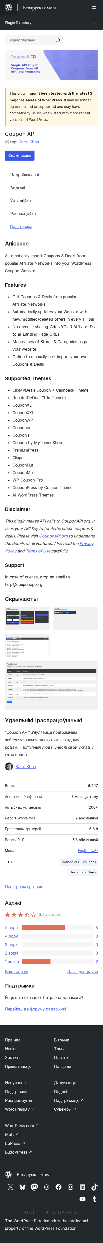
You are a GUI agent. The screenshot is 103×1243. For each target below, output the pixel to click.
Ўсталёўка (20, 200)
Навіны (11, 1048)
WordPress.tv (20, 1109)
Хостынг (13, 1057)
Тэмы (59, 1048)
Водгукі (17, 187)
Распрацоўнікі (18, 1100)
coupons (89, 862)
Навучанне (15, 1082)
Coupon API (70, 862)
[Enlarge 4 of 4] (91, 668)
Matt (12, 1134)
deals (74, 872)
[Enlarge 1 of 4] (42, 613)
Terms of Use (38, 550)
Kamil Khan (28, 141)
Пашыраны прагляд (23, 886)
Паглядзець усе (82, 971)
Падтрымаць (69, 1100)
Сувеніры (65, 1109)
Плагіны (61, 1057)
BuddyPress (18, 1152)
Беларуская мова (33, 1174)
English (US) (88, 850)
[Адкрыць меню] (95, 7)
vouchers (89, 872)
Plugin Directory (18, 22)
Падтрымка (21, 226)
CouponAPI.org (53, 535)
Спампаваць (19, 155)
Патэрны (62, 1066)
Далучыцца (65, 1082)
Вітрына (61, 1039)
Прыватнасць (18, 1066)
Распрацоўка (23, 213)
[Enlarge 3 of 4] (42, 641)
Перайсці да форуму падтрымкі (35, 1008)
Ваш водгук (16, 971)
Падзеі (60, 1091)
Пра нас (12, 1039)
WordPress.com (22, 1125)
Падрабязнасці (24, 174)
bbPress (15, 1143)
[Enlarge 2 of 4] (91, 613)
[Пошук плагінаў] (58, 40)
